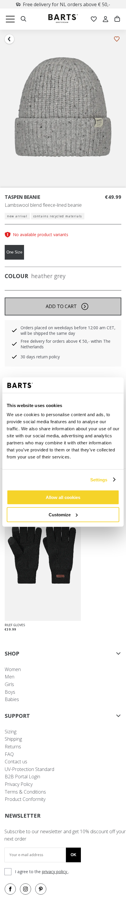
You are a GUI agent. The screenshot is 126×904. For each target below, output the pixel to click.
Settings (99, 479)
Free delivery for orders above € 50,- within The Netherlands (65, 343)
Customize (60, 514)
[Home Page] (63, 19)
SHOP (12, 653)
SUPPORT (17, 715)
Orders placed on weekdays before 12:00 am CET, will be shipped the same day (68, 330)
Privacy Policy (19, 784)
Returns (13, 746)
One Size (14, 252)
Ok (73, 855)
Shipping (13, 739)
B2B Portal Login (22, 776)
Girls (9, 684)
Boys (10, 692)
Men (9, 676)
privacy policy (55, 871)
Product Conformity (25, 799)
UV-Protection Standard (29, 769)
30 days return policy (40, 356)
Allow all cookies (63, 497)
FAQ (9, 754)
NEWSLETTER (22, 815)
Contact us (16, 761)
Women (13, 669)
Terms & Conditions (25, 792)
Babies (12, 699)
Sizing (10, 731)
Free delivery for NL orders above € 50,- (66, 4)
